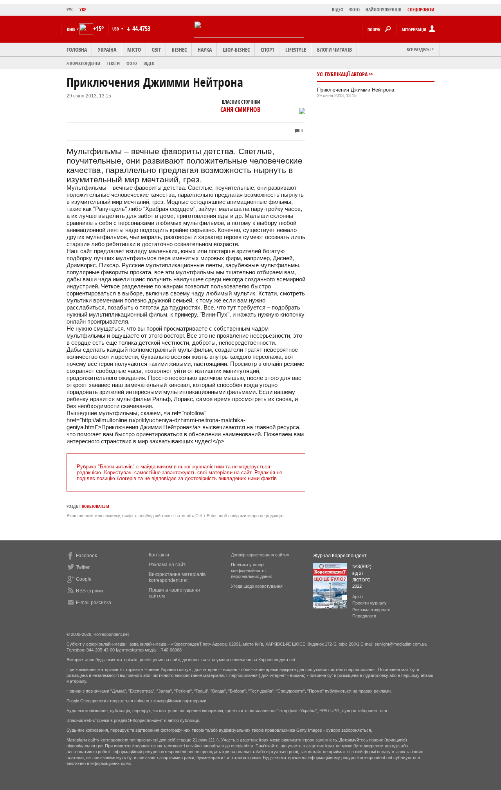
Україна (107, 49)
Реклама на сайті (168, 564)
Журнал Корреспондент (340, 555)
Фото (131, 63)
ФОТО (354, 9)
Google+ (85, 579)
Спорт (267, 49)
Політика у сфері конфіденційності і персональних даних (251, 570)
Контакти (159, 555)
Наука (205, 49)
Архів (357, 596)
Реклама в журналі (370, 609)
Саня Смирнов (240, 109)
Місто (134, 49)
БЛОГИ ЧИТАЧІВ (334, 49)
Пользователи (95, 506)
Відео (149, 63)
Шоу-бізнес (236, 49)
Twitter (83, 567)
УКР (83, 9)
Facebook (86, 555)
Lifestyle (295, 49)
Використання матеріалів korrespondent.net (177, 577)
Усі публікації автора (342, 74)
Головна (77, 49)
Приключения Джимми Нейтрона (355, 90)
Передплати (364, 616)
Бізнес (179, 49)
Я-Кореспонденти (83, 63)
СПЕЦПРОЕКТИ (420, 9)
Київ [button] (71, 29)
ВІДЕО (337, 9)
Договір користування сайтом (260, 554)
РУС (70, 9)
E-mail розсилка (93, 602)
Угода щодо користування (257, 586)
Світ (156, 49)
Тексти (113, 63)
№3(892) (361, 566)
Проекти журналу (369, 603)
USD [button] (116, 29)
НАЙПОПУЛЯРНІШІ (384, 9)
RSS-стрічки (89, 591)
